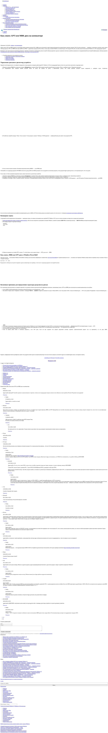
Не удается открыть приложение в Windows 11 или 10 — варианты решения (19, 673)
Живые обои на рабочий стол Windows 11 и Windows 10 (15, 636)
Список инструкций (4, 706)
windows (12, 45)
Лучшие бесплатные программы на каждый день (13, 638)
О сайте (1, 681)
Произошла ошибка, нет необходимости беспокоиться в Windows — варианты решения (21, 370)
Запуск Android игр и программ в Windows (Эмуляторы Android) (16, 654)
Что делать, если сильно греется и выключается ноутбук (15, 650)
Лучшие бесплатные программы (12, 17)
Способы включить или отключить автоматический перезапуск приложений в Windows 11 (22, 671)
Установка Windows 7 (10, 12)
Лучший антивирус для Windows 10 (10, 648)
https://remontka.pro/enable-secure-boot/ (72, 547)
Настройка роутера (7, 380)
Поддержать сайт (52, 360)
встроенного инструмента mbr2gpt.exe (74, 213)
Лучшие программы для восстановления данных (16, 23)
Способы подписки (59, 357)
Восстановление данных (8, 22)
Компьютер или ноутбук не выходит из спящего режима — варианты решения (20, 667)
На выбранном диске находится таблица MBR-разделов (12, 51)
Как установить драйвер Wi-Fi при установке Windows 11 (15, 366)
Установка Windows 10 (10, 10)
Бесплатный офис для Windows (9, 653)
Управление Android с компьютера (10, 657)
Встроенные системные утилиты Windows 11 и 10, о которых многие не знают (20, 644)
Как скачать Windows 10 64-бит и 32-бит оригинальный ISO (16, 639)
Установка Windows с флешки (12, 13)
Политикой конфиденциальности (46, 633)
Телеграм (104, 29)
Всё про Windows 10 (10, 9)
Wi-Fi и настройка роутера (8, 697)
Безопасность (6, 700)
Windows (5, 5)
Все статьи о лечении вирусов (12, 21)
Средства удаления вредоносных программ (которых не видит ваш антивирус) (20, 643)
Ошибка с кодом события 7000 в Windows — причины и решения (17, 676)
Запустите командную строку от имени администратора (15, 220)
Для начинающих (6, 699)
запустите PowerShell (52, 257)
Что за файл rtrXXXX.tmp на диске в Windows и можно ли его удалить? (18, 677)
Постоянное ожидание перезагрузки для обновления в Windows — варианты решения (21, 672)
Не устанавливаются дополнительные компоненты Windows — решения (18, 669)
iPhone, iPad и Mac (7, 690)
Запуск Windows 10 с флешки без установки (12, 647)
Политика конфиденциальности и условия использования (11, 679)
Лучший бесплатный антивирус (12, 20)
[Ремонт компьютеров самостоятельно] (8, 1)
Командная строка (9, 57)
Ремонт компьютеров (7, 702)
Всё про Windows (6, 382)
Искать (54, 685)
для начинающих (18, 45)
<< (3, 617)
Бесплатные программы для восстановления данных (17, 25)
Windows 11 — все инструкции (12, 7)
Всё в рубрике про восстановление (13, 27)
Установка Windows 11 (10, 8)
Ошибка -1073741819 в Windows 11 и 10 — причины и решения (16, 668)
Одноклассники (6, 384)
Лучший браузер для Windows (9, 652)
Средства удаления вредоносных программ (15, 19)
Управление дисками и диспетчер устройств (15, 56)
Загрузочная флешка (7, 376)
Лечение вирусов (6, 18)
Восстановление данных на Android (13, 26)
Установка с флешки (7, 379)
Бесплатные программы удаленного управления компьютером (16, 645)
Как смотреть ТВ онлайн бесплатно (10, 640)
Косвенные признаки (10, 59)
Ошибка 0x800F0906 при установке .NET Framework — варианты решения (19, 367)
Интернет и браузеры (7, 698)
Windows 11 (5, 373)
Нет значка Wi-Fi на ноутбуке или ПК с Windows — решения (16, 369)
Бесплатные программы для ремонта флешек (12, 649)
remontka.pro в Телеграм (49, 357)
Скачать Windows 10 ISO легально (13, 11)
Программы (5, 16)
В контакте (5, 383)
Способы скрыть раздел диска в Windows (12, 670)
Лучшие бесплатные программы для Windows (12, 365)
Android (4, 14)
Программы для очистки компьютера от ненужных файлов (15, 651)
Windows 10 (5, 374)
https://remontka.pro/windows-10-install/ (25, 455)
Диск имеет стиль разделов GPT (31, 51)
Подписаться (3, 686)
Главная (4, 4)
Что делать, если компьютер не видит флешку (13, 656)
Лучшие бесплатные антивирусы (10, 642)
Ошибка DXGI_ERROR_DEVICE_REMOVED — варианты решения (18, 674)
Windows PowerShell (10, 58)
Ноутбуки (5, 696)
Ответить (5, 394)
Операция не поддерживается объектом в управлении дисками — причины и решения (21, 368)
